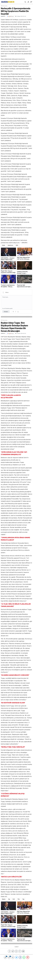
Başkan (4, 899)
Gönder (6, 311)
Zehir (17, 245)
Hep (9, 899)
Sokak (3, 245)
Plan (19, 899)
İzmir (14, 899)
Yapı (23, 899)
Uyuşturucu (10, 245)
